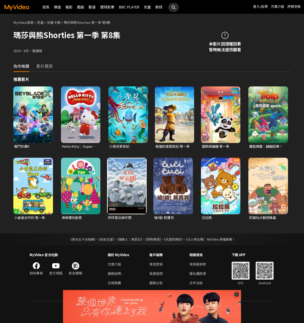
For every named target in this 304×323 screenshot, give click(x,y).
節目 (158, 7)
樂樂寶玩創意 (72, 217)
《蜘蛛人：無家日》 (129, 239)
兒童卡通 (53, 22)
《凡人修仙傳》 (196, 239)
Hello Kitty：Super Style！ (77, 146)
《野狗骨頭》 (153, 239)
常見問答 (156, 264)
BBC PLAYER (129, 7)
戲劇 (80, 7)
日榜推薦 (114, 282)
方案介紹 (277, 6)
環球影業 (107, 7)
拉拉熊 (207, 217)
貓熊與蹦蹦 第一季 (215, 146)
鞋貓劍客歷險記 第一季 (173, 146)
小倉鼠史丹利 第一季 (29, 217)
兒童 (147, 7)
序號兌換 (294, 6)
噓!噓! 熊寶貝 (164, 217)
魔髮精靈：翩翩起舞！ (266, 146)
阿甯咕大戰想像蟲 (262, 217)
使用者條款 (197, 264)
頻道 (57, 7)
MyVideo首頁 (23, 22)
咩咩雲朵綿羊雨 (119, 217)
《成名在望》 (106, 239)
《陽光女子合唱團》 (82, 239)
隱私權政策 (197, 273)
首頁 (45, 7)
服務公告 (156, 282)
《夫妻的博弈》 (173, 239)
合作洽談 (196, 282)
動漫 (92, 7)
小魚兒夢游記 (119, 146)
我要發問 (156, 273)
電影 (69, 7)
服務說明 (114, 273)
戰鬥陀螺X (22, 146)
